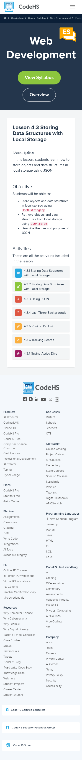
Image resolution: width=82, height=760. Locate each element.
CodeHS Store (22, 745)
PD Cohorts (10, 587)
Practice (51, 487)
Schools (51, 422)
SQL (49, 551)
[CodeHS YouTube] (43, 399)
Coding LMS (11, 422)
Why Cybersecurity (15, 618)
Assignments (11, 517)
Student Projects (13, 684)
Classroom (10, 522)
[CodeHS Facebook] (25, 399)
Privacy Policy (54, 675)
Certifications (11, 453)
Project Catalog (55, 454)
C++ (48, 546)
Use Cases (53, 412)
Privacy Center (55, 659)
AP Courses (53, 460)
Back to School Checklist (19, 635)
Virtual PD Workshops (17, 581)
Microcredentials (13, 598)
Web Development (60, 18)
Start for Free (11, 496)
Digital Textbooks (57, 498)
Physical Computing (58, 610)
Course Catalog (37, 18)
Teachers (51, 428)
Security (51, 680)
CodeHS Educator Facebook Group (33, 727)
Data (6, 533)
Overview (39, 95)
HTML (50, 541)
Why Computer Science (18, 613)
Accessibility (54, 686)
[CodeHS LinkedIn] (36, 399)
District (50, 417)
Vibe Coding (54, 621)
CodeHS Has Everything (62, 567)
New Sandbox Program (64, 519)
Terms (49, 669)
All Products (10, 417)
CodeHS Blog (11, 662)
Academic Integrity (15, 555)
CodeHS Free (11, 439)
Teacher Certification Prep (19, 592)
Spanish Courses (56, 476)
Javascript (52, 524)
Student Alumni (13, 695)
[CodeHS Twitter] (50, 399)
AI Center (52, 664)
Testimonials (11, 651)
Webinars (9, 678)
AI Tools (8, 549)
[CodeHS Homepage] (23, 7)
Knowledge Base (14, 673)
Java (49, 535)
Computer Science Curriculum (15, 446)
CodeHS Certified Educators (28, 710)
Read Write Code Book (17, 667)
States (7, 646)
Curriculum (17, 18)
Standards (52, 482)
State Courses (55, 471)
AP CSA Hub (54, 503)
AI (47, 572)
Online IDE (10, 428)
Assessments (54, 594)
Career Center (12, 689)
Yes (48, 627)
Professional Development (19, 459)
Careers (51, 653)
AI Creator (9, 464)
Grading (8, 528)
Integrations (10, 544)
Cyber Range (11, 475)
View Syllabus (39, 77)
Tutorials (51, 492)
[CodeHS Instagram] (31, 399)
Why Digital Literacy (15, 629)
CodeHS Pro (11, 433)
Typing (7, 469)
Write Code (10, 538)
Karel (49, 557)
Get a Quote (11, 501)
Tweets (7, 657)
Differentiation (55, 583)
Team (49, 648)
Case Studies (11, 640)
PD (5, 565)
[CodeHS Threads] (57, 399)
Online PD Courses (15, 570)
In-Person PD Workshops (18, 576)
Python (50, 530)
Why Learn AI (11, 624)
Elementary (53, 465)
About (50, 642)
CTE (48, 433)
